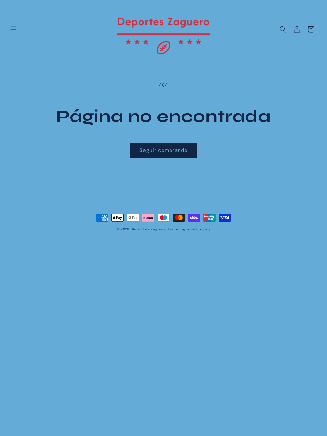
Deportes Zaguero (149, 229)
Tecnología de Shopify (189, 229)
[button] (13, 29)
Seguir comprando (164, 150)
